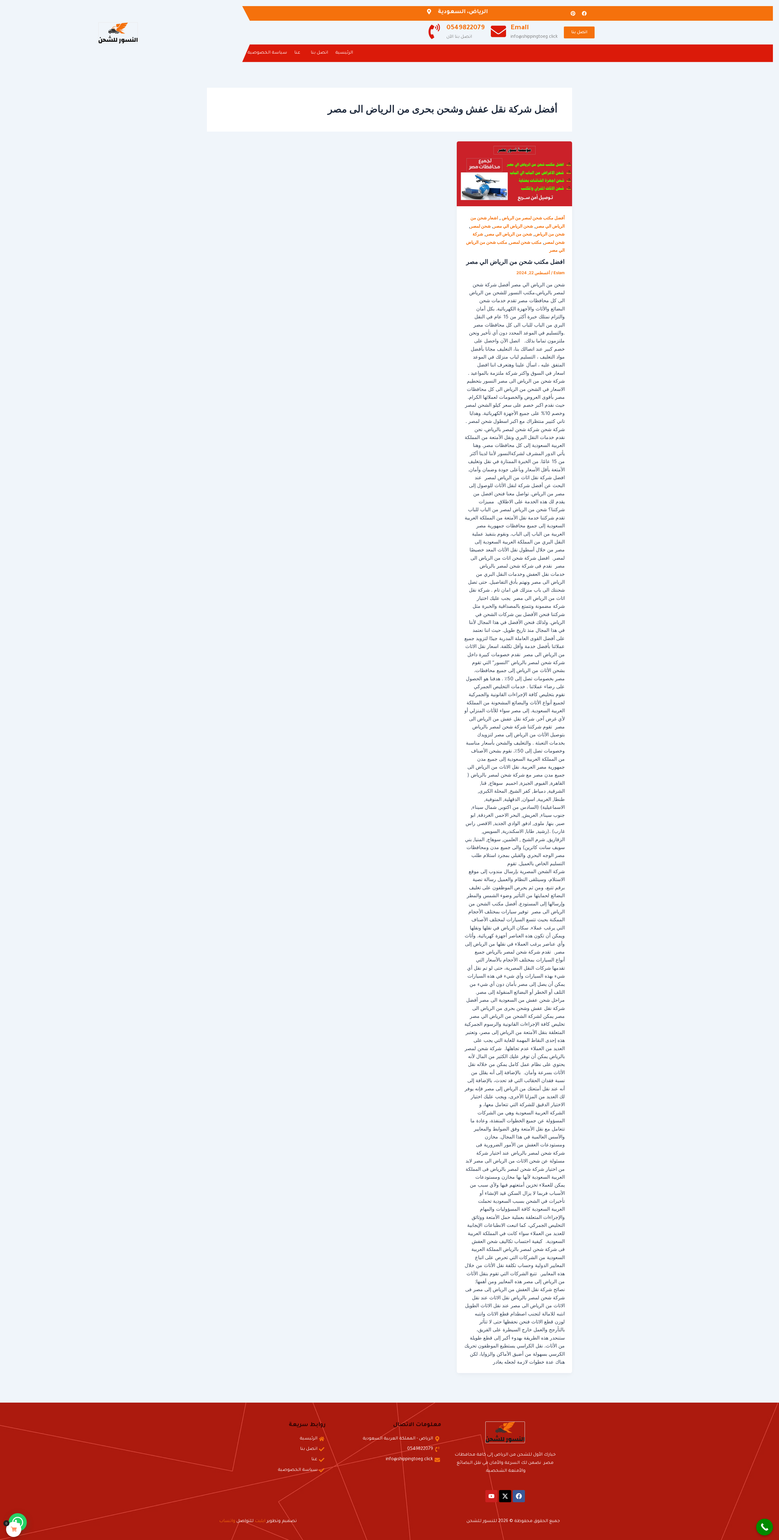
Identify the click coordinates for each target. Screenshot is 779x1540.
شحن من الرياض (550, 233)
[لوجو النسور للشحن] (118, 33)
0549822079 (465, 28)
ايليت (260, 1521)
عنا (297, 53)
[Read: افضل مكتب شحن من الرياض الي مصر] (514, 173)
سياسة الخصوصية (267, 53)
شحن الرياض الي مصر (513, 225)
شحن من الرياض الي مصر (509, 233)
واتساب (227, 1521)
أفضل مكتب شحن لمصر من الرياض (533, 217)
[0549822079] (434, 32)
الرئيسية (344, 53)
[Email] (498, 32)
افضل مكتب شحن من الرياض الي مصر (515, 261)
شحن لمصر (480, 225)
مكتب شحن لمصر (526, 242)
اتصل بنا (319, 53)
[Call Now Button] (764, 1527)
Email (520, 28)
